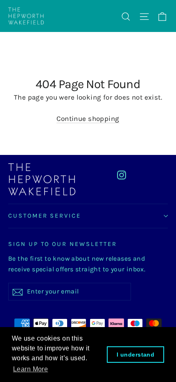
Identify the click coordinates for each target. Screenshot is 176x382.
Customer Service (44, 215)
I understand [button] (135, 354)
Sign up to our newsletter (62, 244)
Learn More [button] (30, 369)
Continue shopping (87, 118)
